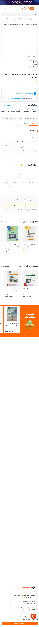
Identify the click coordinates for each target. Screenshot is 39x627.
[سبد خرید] (6, 8)
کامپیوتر (20, 118)
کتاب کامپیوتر (28, 118)
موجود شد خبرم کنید (18, 623)
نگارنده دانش (34, 71)
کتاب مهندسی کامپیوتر (25, 86)
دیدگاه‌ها (25, 123)
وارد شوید (8, 205)
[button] (3, 238)
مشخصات (33, 123)
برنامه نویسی (13, 118)
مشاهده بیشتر (6, 221)
